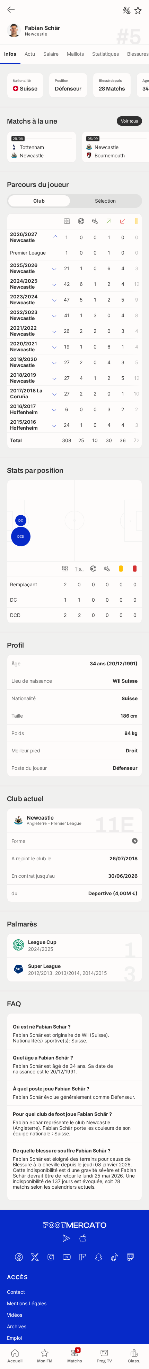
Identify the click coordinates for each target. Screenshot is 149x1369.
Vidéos (14, 1315)
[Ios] (82, 1238)
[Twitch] (130, 1257)
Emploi (14, 1338)
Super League (44, 966)
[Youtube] (66, 1257)
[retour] (11, 10)
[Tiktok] (114, 1257)
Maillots (75, 54)
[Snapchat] (98, 1257)
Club (39, 201)
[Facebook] (19, 1257)
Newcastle (36, 34)
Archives (16, 1326)
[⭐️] (138, 10)
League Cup (42, 942)
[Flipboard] (82, 1257)
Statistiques (105, 54)
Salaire (51, 54)
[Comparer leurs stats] (127, 10)
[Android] (66, 1238)
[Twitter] (34, 1257)
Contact (16, 1292)
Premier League (28, 253)
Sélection (105, 201)
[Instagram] (50, 1257)
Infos (10, 54)
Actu (30, 54)
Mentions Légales (26, 1303)
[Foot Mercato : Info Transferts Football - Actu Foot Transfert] (74, 1225)
